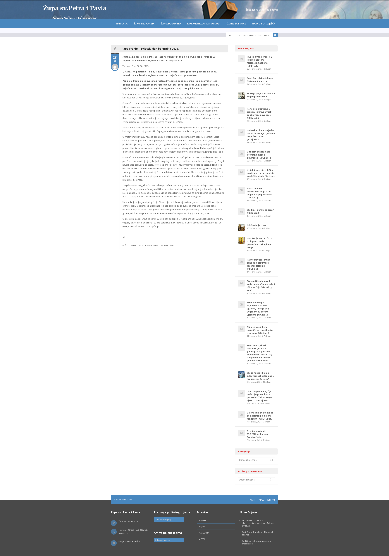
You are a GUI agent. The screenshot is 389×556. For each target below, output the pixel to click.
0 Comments (169, 245)
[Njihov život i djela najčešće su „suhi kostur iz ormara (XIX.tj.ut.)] (241, 329)
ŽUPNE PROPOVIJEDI (144, 23)
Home (231, 35)
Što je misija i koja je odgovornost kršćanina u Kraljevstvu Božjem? (260, 375)
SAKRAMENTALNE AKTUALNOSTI (204, 23)
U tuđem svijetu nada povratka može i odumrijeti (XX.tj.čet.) (259, 154)
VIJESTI (252, 500)
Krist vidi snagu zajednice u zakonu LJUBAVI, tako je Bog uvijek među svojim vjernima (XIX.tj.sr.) (258, 308)
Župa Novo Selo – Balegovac (262, 9)
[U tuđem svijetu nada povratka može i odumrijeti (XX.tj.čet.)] (241, 153)
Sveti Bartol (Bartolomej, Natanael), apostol (260, 80)
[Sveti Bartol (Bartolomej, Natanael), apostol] (241, 80)
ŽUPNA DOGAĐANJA (171, 23)
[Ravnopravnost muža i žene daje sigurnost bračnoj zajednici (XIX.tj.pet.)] (241, 261)
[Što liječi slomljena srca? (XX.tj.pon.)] (241, 211)
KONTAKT (271, 500)
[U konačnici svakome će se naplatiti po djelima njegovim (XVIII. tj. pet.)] (241, 414)
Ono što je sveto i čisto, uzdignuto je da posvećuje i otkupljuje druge (260, 243)
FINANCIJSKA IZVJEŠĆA (263, 23)
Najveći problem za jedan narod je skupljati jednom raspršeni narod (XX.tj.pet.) (261, 135)
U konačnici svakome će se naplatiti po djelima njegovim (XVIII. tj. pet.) (260, 415)
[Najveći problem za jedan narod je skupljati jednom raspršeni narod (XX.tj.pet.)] (241, 132)
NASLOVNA (121, 23)
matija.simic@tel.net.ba (129, 541)
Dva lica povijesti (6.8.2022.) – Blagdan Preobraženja (258, 434)
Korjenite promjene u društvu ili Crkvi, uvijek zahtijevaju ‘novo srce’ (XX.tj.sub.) (259, 113)
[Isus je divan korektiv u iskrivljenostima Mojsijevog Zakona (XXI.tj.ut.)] (241, 58)
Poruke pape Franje (150, 245)
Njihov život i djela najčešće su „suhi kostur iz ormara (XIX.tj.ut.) (260, 330)
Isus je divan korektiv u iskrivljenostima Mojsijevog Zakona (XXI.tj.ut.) (259, 61)
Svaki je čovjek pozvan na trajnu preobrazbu (261, 95)
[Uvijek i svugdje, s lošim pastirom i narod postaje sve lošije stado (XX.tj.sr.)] (241, 172)
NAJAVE (261, 500)
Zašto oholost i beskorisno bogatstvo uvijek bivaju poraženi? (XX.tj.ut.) (259, 193)
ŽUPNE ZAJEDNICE (236, 23)
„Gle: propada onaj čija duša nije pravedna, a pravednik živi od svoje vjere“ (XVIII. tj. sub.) (259, 396)
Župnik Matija (130, 245)
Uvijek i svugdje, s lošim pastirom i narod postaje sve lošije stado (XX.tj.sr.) (261, 173)
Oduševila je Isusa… (257, 225)
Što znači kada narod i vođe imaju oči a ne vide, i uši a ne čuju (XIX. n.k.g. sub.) (261, 286)
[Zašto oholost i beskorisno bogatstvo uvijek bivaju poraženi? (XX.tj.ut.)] (241, 190)
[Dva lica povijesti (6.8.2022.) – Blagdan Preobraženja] (241, 433)
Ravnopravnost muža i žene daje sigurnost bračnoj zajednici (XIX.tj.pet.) (259, 264)
